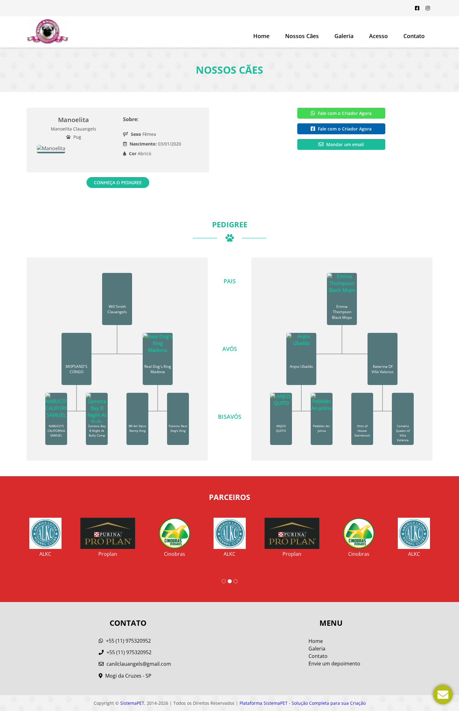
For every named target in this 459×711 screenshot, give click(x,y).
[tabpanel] (230, 535)
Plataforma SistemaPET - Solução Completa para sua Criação (302, 703)
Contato (414, 36)
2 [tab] (230, 581)
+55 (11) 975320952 (128, 640)
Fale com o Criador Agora (344, 113)
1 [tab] (224, 581)
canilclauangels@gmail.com (138, 663)
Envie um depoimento (334, 663)
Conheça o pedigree (118, 182)
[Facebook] (417, 8)
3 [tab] (236, 581)
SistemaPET (132, 703)
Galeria (316, 648)
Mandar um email (344, 144)
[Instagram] (427, 8)
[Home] (48, 31)
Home (261, 36)
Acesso (378, 36)
